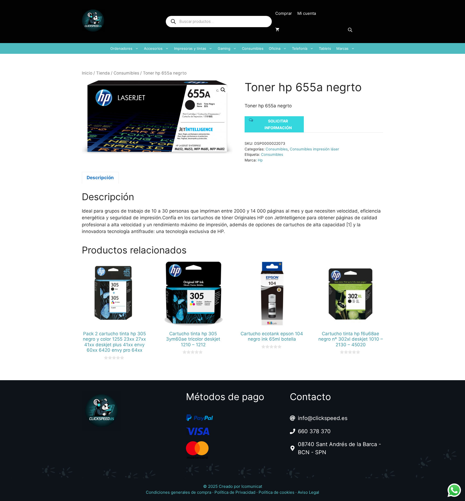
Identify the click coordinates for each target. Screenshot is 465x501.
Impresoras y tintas (190, 48)
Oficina (274, 48)
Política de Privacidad (234, 492)
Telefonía (299, 48)
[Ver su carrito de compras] (277, 30)
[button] (223, 90)
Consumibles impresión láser (314, 149)
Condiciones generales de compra (178, 492)
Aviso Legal (308, 492)
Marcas (342, 48)
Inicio (87, 73)
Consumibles (252, 48)
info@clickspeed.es (322, 418)
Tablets (325, 48)
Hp (260, 160)
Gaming (224, 48)
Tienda (103, 73)
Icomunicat (251, 486)
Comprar (283, 13)
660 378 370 (314, 431)
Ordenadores (121, 48)
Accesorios (153, 48)
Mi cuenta (306, 13)
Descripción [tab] (100, 177)
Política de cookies (276, 492)
